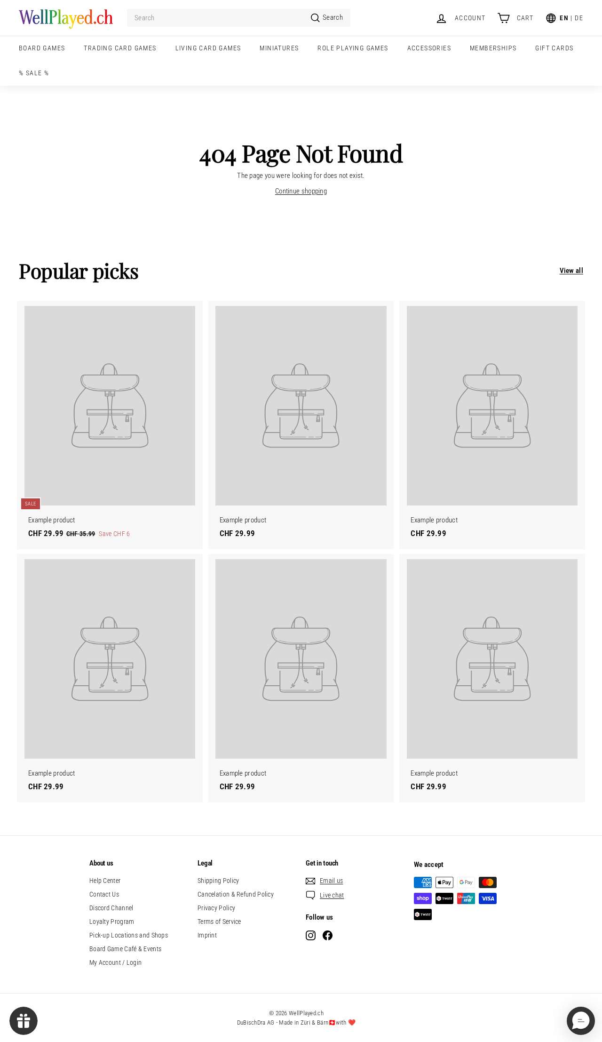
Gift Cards (554, 48)
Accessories (429, 48)
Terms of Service (219, 921)
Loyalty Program (112, 921)
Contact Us (104, 894)
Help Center (104, 880)
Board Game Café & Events (125, 949)
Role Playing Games (352, 48)
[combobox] (238, 18)
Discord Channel (111, 908)
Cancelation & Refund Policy (236, 894)
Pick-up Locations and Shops (128, 935)
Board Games (42, 48)
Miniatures (279, 48)
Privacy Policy (216, 908)
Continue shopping (301, 191)
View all (571, 270)
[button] (581, 1021)
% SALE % (34, 73)
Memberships (493, 48)
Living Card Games (208, 48)
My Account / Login (115, 962)
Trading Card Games (120, 48)
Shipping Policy (218, 880)
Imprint (207, 935)
